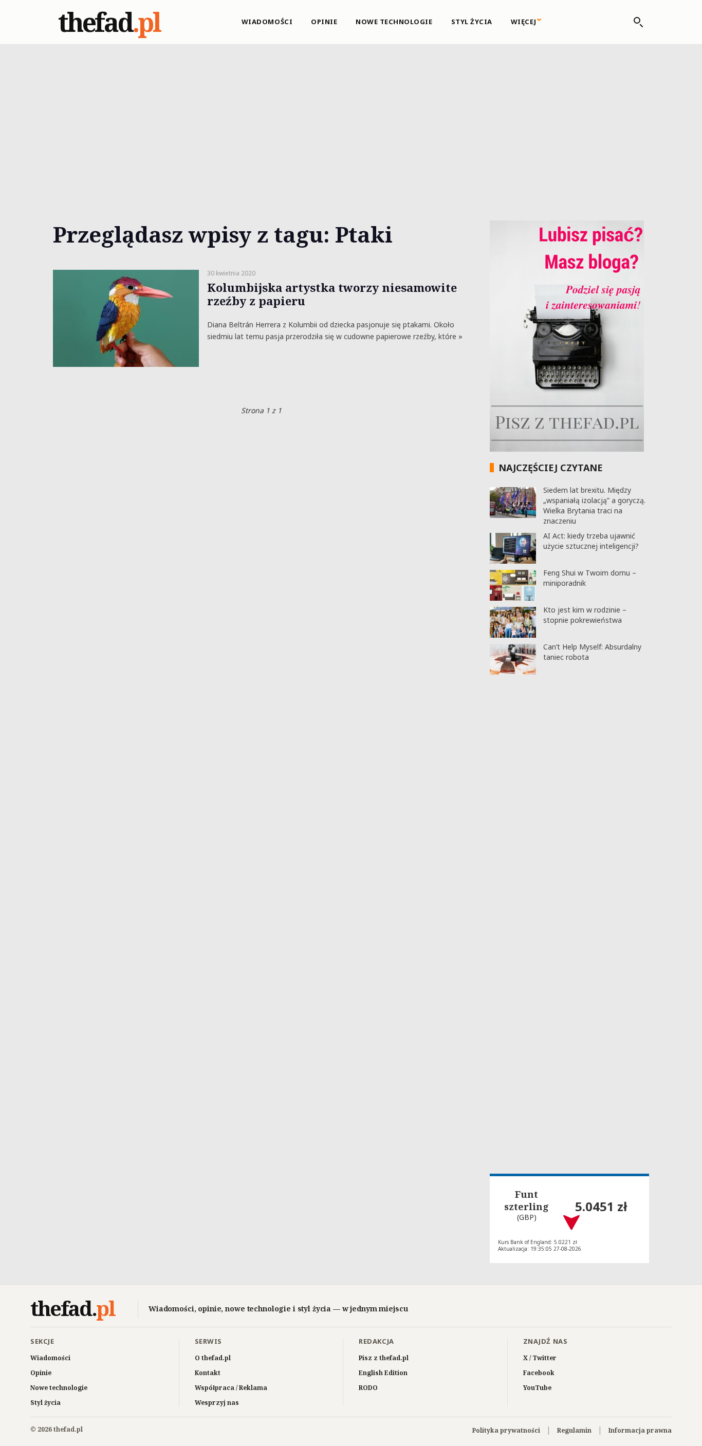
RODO (368, 1387)
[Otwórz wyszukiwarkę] (633, 22)
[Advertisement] (351, 121)
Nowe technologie (394, 21)
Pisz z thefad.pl (384, 1358)
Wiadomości (267, 21)
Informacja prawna (640, 1430)
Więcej (524, 21)
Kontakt (207, 1372)
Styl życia (471, 21)
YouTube (537, 1387)
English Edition (383, 1372)
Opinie (324, 21)
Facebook (539, 1372)
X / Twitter (540, 1358)
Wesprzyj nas (217, 1402)
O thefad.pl (213, 1358)
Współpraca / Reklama (231, 1387)
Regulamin (574, 1430)
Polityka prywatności (506, 1430)
